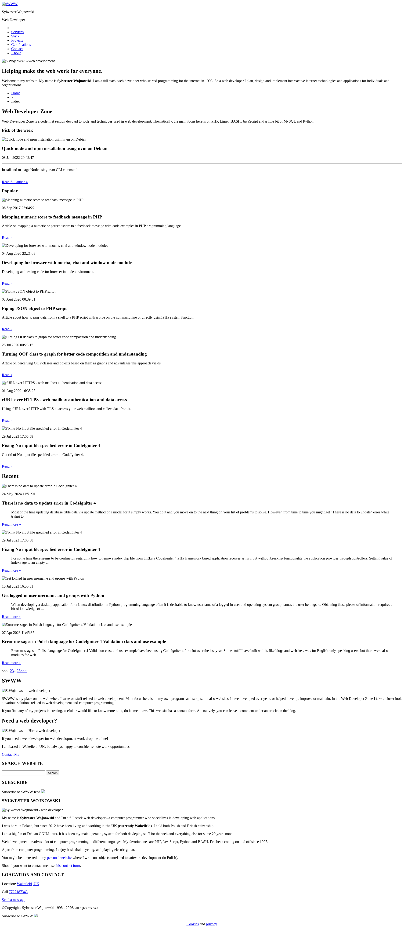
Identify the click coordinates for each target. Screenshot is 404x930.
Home (15, 93)
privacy (211, 924)
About (16, 53)
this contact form (67, 866)
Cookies (193, 924)
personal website (59, 858)
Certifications (21, 45)
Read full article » (15, 182)
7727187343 (18, 892)
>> (22, 671)
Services (17, 32)
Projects (17, 40)
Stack (15, 36)
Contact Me (10, 754)
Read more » (11, 524)
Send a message (13, 900)
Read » (7, 238)
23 (18, 671)
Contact (17, 49)
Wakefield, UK (28, 884)
